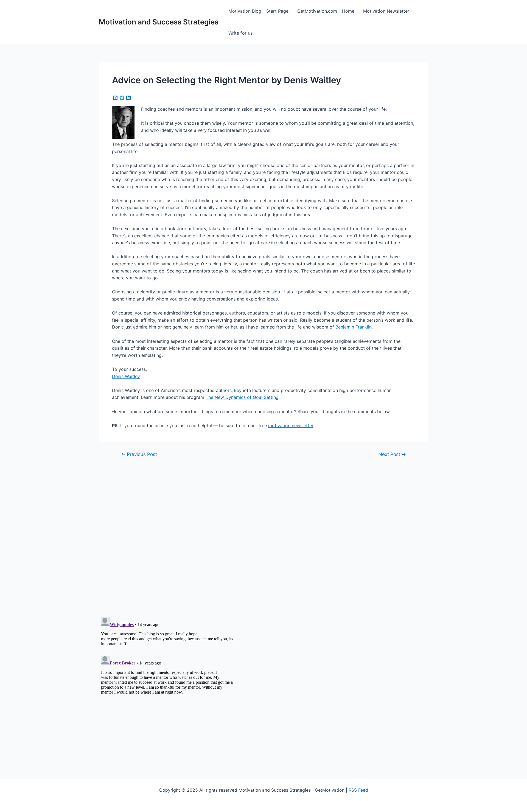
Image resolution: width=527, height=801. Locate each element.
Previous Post (139, 454)
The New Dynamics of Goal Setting (242, 397)
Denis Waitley (126, 376)
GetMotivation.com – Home (325, 11)
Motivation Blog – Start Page (258, 11)
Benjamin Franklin (353, 327)
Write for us (240, 33)
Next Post (392, 454)
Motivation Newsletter (386, 11)
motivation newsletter (290, 425)
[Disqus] (263, 533)
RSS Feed (358, 790)
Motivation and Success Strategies (158, 22)
